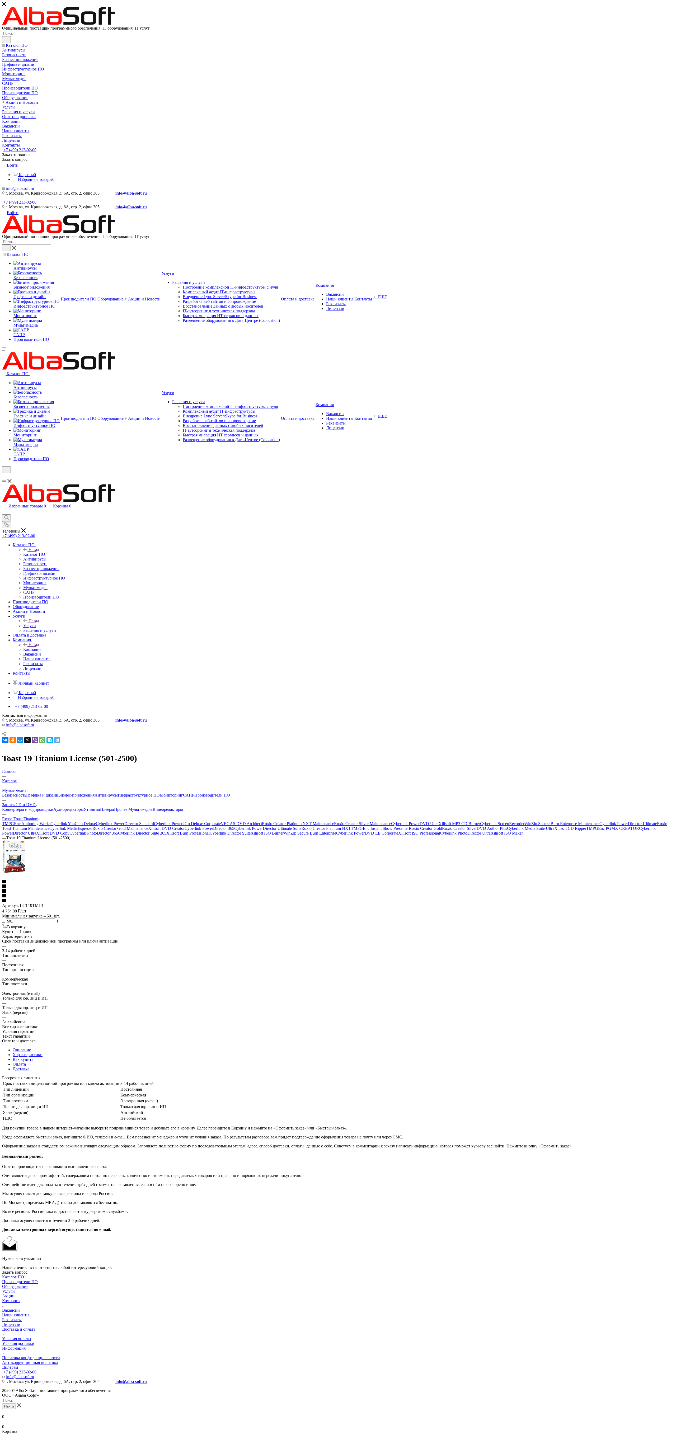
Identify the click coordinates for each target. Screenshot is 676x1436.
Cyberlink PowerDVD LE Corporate (367, 833)
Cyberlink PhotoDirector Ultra (465, 833)
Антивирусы (106, 795)
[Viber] (35, 740)
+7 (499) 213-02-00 (19, 150)
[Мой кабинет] (4, 476)
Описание (22, 1050)
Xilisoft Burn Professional (188, 833)
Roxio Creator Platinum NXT (326, 828)
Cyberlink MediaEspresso (70, 828)
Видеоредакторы (168, 809)
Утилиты (92, 809)
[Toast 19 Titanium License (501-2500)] (14, 872)
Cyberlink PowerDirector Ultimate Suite (267, 828)
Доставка (21, 1069)
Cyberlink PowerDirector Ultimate (628, 823)
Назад (34, 549)
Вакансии (11, 1310)
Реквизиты (12, 1319)
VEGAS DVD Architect (241, 823)
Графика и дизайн (42, 795)
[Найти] (6, 39)
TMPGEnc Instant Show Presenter (380, 828)
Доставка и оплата (18, 1329)
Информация (14, 1348)
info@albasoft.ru (20, 188)
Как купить (23, 1059)
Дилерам (10, 1367)
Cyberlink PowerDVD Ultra (415, 823)
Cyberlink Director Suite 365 (142, 833)
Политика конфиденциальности (31, 1357)
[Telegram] (57, 740)
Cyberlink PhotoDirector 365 (93, 833)
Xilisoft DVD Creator (166, 828)
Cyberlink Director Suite (230, 833)
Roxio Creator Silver (459, 828)
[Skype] (49, 740)
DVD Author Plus (492, 828)
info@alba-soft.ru (131, 193)
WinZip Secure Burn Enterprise (310, 833)
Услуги (29, 625)
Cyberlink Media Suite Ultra (530, 828)
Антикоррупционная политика (30, 1362)
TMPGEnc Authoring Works (26, 823)
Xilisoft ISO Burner (267, 833)
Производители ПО (212, 795)
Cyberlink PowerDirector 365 (209, 828)
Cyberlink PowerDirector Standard (125, 823)
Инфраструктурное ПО (139, 795)
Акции (8, 1296)
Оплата (19, 1064)
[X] (27, 740)
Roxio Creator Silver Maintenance (362, 823)
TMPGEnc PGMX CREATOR (612, 828)
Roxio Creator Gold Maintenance (120, 828)
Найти (9, 1406)
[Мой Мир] (20, 740)
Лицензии (11, 1324)
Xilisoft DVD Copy (52, 833)
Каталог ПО (34, 554)
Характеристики (28, 1054)
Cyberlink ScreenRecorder (502, 823)
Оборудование (15, 1286)
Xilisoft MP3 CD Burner (459, 823)
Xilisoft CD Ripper (570, 828)
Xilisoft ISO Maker (507, 833)
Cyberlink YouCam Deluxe (73, 823)
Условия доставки (18, 1343)
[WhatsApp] (42, 740)
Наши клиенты (15, 1315)
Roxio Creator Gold (425, 828)
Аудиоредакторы (68, 809)
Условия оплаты (16, 1338)
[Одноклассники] (13, 740)
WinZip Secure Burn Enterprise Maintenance (561, 823)
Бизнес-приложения (76, 795)
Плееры (107, 809)
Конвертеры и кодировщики (27, 809)
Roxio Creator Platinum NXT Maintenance (298, 823)
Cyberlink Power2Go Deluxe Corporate (187, 823)
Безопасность (14, 795)
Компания (32, 649)
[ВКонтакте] (5, 740)
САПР (188, 795)
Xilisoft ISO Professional (419, 833)
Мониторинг (171, 795)
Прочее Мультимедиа (133, 809)
